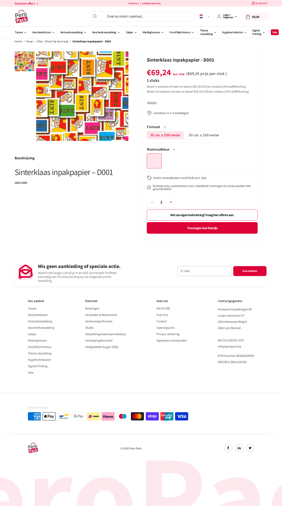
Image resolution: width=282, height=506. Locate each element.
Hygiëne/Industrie (232, 32)
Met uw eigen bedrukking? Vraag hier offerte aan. (202, 215)
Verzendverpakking (71, 32)
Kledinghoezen (151, 32)
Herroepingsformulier (99, 340)
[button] (256, 17)
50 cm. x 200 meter (206, 136)
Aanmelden (249, 271)
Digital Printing (256, 32)
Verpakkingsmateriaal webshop (105, 334)
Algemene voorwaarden (171, 340)
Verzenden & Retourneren (101, 315)
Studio (89, 328)
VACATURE (163, 308)
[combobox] (141, 16)
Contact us (133, 3)
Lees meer (21, 182)
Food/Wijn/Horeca (179, 32)
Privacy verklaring (168, 334)
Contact (161, 321)
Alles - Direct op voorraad (52, 41)
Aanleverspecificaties (98, 321)
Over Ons (162, 315)
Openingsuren (165, 328)
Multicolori (154, 161)
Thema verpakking (206, 32)
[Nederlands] (205, 16)
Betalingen (92, 308)
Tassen (19, 32)
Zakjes (129, 32)
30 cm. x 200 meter (167, 136)
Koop (29, 41)
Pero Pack (135, 448)
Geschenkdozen (41, 32)
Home (18, 41)
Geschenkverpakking (104, 32)
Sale (274, 32)
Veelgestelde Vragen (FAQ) (101, 347)
